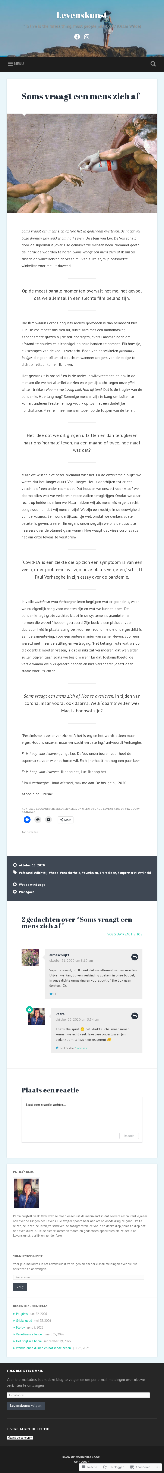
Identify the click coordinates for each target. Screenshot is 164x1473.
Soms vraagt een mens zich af (80, 96)
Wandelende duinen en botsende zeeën (43, 1348)
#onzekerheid (70, 872)
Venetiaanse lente (29, 1334)
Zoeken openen (152, 64)
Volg (19, 1287)
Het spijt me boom (29, 1341)
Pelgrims (22, 1313)
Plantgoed (27, 892)
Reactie (129, 1136)
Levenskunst (81, 15)
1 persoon (81, 1048)
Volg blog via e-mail (25, 1371)
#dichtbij (40, 872)
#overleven (90, 872)
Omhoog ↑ (82, 1462)
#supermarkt (127, 872)
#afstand (26, 872)
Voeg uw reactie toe (124, 934)
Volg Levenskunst (27, 1256)
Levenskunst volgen (26, 1406)
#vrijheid (144, 872)
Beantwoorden (134, 957)
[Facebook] (77, 35)
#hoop (54, 872)
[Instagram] (86, 35)
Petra (60, 1013)
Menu (19, 63)
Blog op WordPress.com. (81, 1457)
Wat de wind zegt (32, 884)
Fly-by (20, 1327)
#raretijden (108, 872)
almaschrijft (59, 955)
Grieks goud (24, 1320)
